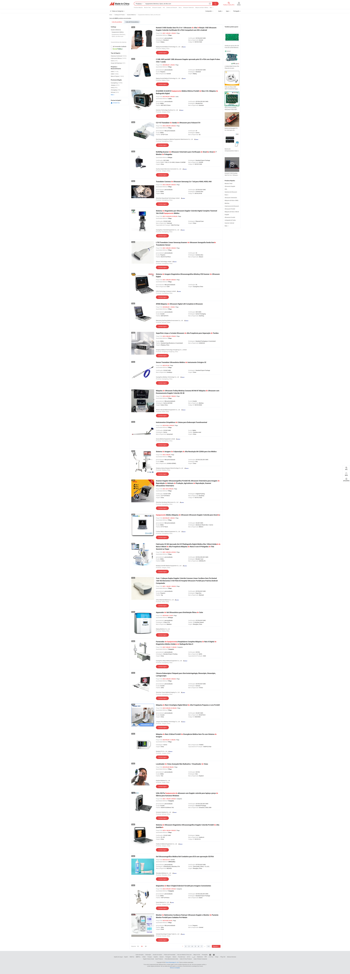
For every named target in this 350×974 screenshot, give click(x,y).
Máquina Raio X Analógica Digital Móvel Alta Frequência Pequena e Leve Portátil (188, 705)
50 (145, 946)
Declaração (148, 954)
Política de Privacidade (169, 954)
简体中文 (132, 957)
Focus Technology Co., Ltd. (172, 962)
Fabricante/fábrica (118, 58)
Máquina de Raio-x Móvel (232, 212)
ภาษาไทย (211, 957)
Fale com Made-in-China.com (184, 954)
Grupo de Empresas (118, 63)
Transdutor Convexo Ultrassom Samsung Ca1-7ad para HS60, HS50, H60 (184, 182)
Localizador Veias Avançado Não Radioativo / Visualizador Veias (182, 764)
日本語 (144, 957)
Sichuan (115, 92)
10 (138, 946)
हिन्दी (206, 957)
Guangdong (116, 83)
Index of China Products (186, 959)
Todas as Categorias (117, 11)
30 (142, 946)
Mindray (227, 203)
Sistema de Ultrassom (171, 7)
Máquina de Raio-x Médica (201, 7)
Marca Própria (117, 76)
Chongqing (115, 90)
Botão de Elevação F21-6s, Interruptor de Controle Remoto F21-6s (231, 130)
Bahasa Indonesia (231, 957)
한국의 (188, 957)
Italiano (174, 957)
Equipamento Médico (118, 32)
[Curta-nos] (210, 954)
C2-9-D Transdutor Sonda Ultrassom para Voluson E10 (178, 123)
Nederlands (200, 957)
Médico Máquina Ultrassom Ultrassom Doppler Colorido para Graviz (188, 515)
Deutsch (162, 957)
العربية (193, 957)
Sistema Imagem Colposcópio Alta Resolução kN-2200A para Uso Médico (186, 452)
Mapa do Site (197, 954)
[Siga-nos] (214, 954)
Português (168, 957)
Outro (114, 61)
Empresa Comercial (119, 56)
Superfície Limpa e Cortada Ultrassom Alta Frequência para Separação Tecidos (187, 333)
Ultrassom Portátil (230, 209)
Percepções (205, 954)
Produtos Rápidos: (138, 7)
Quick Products (159, 959)
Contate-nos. (116, 103)
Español (156, 957)
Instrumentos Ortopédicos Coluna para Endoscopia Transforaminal (181, 422)
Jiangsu (115, 85)
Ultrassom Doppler (156, 7)
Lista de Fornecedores (132, 22)
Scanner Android (229, 223)
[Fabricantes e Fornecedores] (119, 4)
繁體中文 (138, 957)
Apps (227, 11)
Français (149, 957)
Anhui (114, 87)
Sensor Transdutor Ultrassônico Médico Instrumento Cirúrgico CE (181, 362)
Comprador (208, 11)
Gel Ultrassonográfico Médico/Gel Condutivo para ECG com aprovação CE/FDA (185, 856)
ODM (114, 74)
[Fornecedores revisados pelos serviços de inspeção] (119, 46)
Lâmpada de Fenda (230, 220)
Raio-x (180, 7)
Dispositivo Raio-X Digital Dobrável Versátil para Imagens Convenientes (183, 886)
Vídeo (133, 27)
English (126, 957)
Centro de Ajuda (139, 954)
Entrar (239, 5)
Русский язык (181, 957)
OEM (114, 71)
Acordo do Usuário (157, 954)
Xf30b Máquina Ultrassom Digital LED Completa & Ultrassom (179, 304)
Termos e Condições (175, 967)
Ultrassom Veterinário (188, 7)
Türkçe (216, 957)
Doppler (227, 214)
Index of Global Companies (200, 959)
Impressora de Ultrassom (232, 206)
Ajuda (219, 11)
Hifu (164, 7)
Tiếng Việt (222, 957)
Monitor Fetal (147, 7)
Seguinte (215, 946)
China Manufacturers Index (171, 959)
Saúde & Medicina (116, 30)
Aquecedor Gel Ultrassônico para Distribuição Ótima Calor (179, 612)
